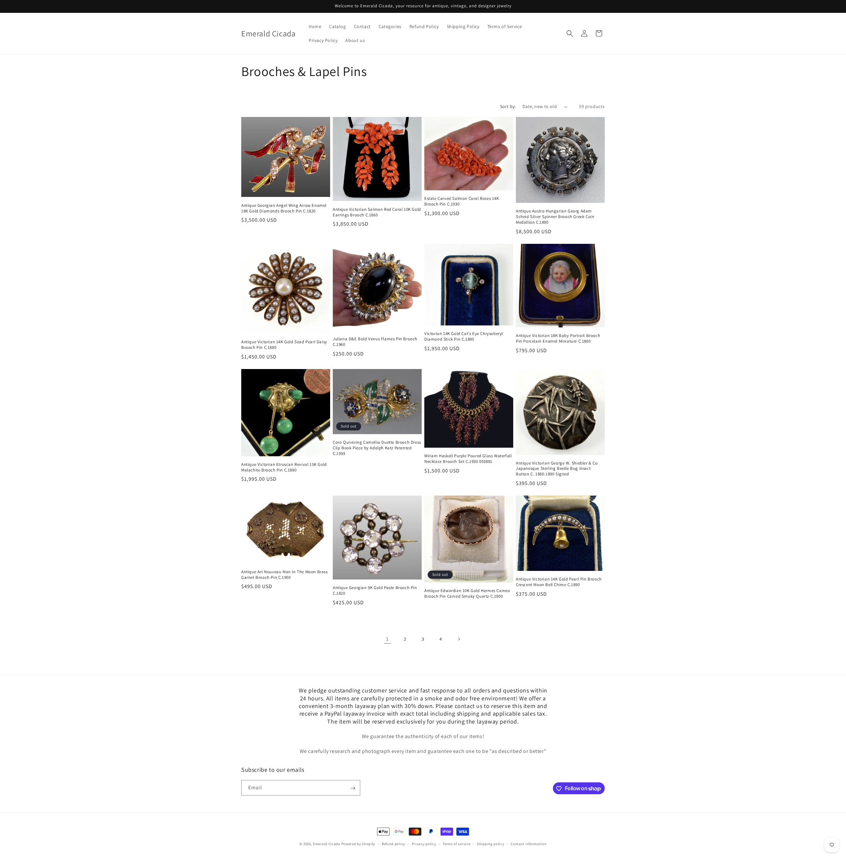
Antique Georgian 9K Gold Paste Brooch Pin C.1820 (375, 590)
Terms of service (456, 843)
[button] (569, 33)
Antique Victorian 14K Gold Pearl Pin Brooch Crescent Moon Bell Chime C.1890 (559, 582)
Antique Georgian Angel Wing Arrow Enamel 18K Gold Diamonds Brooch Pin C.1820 (284, 208)
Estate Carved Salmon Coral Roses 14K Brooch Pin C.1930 (461, 201)
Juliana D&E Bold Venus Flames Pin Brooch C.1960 (375, 341)
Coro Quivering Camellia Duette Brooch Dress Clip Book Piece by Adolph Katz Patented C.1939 (377, 448)
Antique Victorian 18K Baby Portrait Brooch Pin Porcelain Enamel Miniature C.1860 (558, 338)
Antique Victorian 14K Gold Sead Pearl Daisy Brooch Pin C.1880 (284, 344)
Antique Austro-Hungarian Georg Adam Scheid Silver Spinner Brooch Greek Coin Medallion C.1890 (555, 216)
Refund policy (393, 843)
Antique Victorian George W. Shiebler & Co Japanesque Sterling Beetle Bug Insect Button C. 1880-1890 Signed (557, 469)
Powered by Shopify (358, 843)
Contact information (528, 843)
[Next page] (458, 639)
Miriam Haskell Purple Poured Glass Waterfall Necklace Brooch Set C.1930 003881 (468, 458)
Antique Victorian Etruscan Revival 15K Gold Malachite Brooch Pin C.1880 (284, 467)
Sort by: (508, 106)
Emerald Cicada (326, 843)
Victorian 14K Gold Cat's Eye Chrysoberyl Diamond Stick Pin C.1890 (463, 336)
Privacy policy (424, 843)
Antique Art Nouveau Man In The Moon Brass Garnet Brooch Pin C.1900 (284, 574)
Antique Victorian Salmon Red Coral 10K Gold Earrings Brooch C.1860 (377, 212)
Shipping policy (490, 843)
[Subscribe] (352, 788)
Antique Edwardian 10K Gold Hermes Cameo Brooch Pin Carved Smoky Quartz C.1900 (467, 593)
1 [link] (387, 638)
